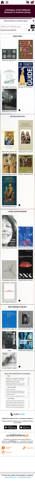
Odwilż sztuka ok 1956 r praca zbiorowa (15, 379)
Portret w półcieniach (10, 389)
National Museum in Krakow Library (16, 21)
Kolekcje (13, 30)
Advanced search (5, 30)
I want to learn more (10, 477)
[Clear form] (29, 30)
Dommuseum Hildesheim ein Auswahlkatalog (16, 392)
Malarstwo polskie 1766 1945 (12, 381)
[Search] (32, 26)
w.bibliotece (13, 441)
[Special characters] (33, 30)
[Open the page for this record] (10, 54)
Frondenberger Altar (10, 394)
